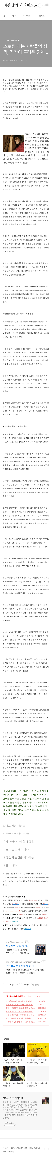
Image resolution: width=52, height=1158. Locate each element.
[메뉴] (47, 5)
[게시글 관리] (17, 985)
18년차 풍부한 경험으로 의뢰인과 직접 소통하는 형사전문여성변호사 (25, 971)
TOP (46, 1149)
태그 (14, 15)
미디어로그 (27, 15)
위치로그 (43, 15)
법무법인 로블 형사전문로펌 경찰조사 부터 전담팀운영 (18, 946)
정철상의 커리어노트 (20, 5)
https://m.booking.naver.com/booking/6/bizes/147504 (23, 962)
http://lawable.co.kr (14, 942)
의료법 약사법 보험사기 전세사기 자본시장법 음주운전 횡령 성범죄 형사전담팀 (17, 951)
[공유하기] (13, 985)
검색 (40, 5)
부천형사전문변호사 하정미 (21, 965)
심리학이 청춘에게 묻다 (15, 996)
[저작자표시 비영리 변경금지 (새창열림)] (35, 985)
